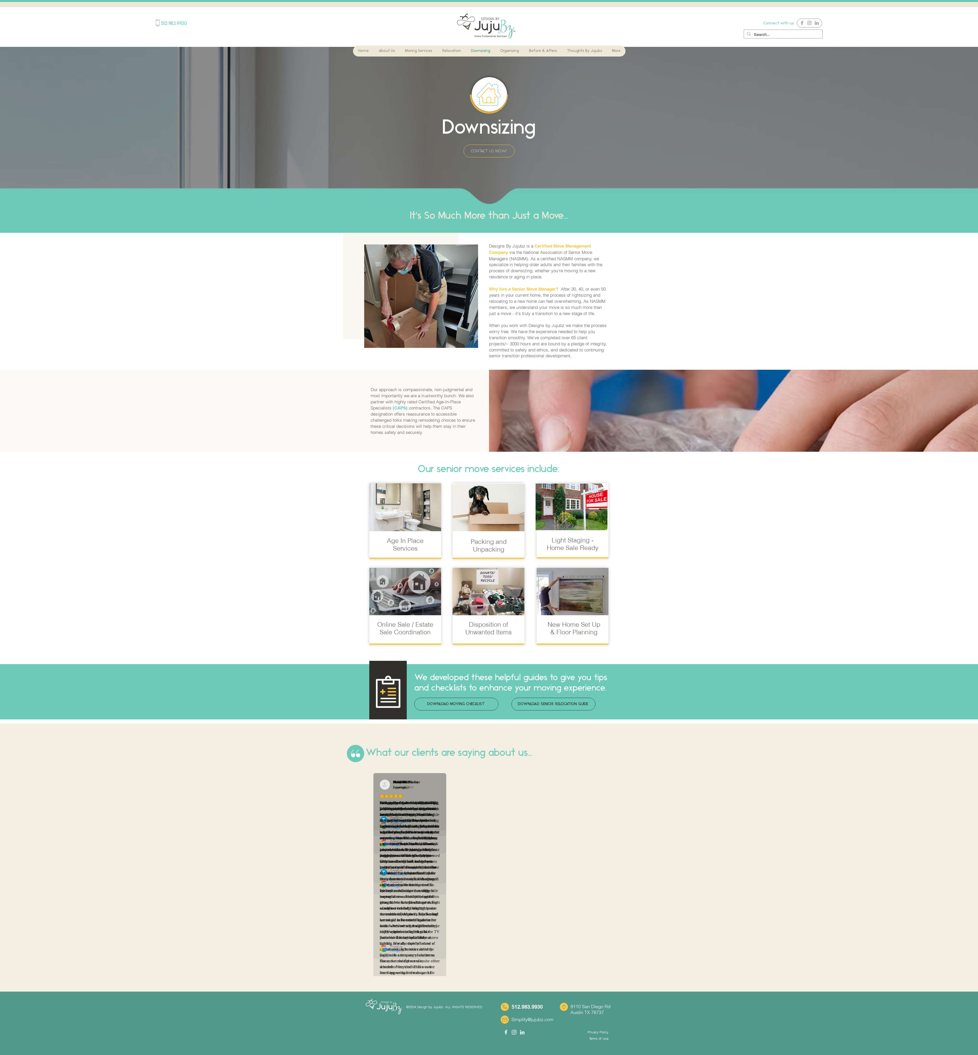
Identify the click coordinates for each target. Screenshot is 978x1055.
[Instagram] (809, 23)
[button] (387, 51)
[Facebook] (802, 23)
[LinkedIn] (817, 23)
